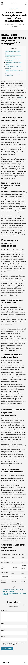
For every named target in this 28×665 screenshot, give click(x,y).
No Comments (14, 26)
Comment (4, 610)
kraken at (21, 97)
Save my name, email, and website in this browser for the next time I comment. (14, 644)
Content (14, 3)
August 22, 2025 (20, 24)
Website (3, 636)
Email (3, 630)
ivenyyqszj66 (10, 24)
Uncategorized (14, 9)
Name (3, 623)
